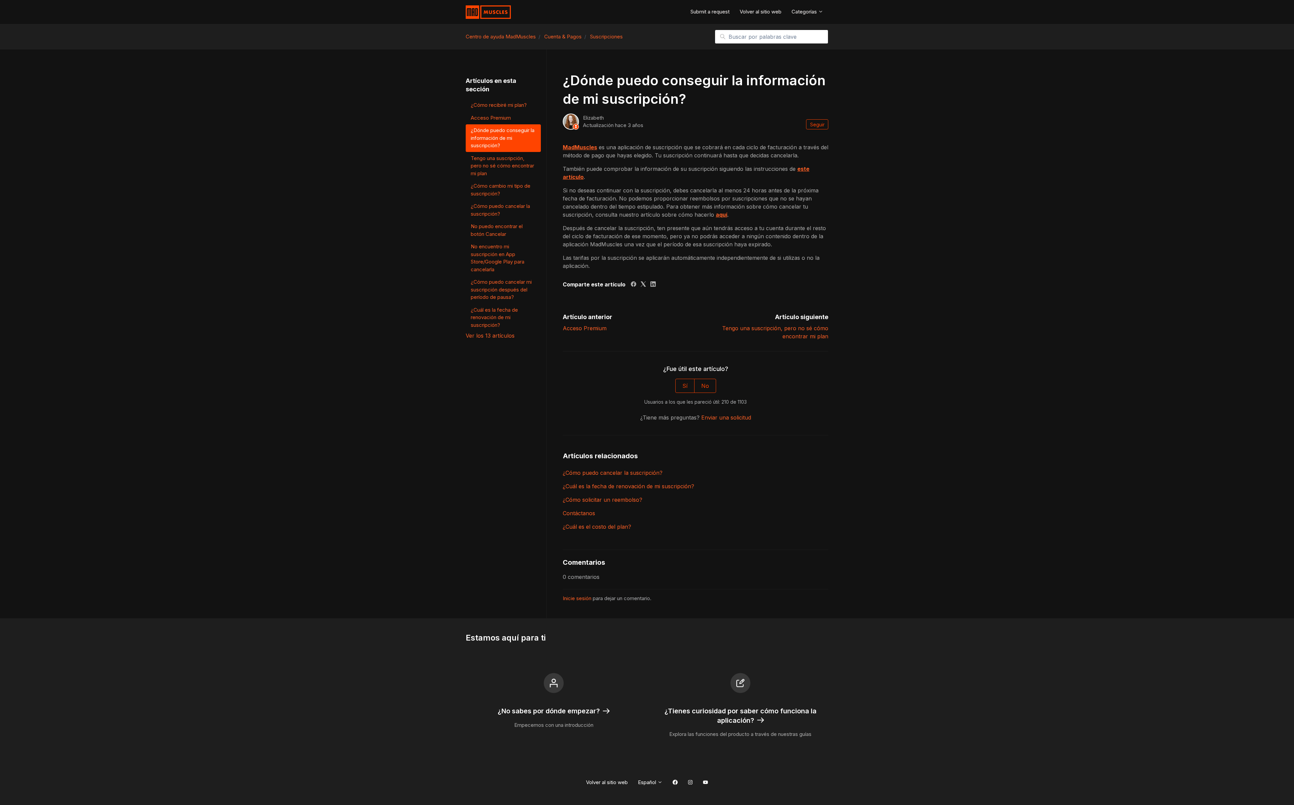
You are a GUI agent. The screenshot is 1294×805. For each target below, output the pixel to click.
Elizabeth (593, 118)
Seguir (817, 124)
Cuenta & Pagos (563, 36)
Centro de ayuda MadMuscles (501, 36)
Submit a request (710, 11)
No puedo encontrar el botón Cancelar (497, 230)
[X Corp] (643, 284)
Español (647, 782)
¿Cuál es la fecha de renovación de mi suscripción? (628, 486)
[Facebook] (633, 284)
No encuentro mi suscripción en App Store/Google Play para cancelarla (497, 258)
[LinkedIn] (653, 284)
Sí (684, 385)
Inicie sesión (577, 598)
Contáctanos (579, 513)
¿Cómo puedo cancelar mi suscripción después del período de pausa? (501, 289)
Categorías (805, 11)
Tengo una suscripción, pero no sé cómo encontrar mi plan (502, 166)
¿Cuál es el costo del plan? (597, 526)
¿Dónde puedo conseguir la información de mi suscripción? (502, 138)
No (705, 385)
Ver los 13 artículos (490, 335)
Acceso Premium (585, 328)
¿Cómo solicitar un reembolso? (602, 499)
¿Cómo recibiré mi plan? (499, 105)
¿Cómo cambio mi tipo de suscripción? (500, 190)
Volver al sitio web (760, 11)
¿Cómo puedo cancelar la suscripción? (613, 472)
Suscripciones (606, 36)
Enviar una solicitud (726, 417)
